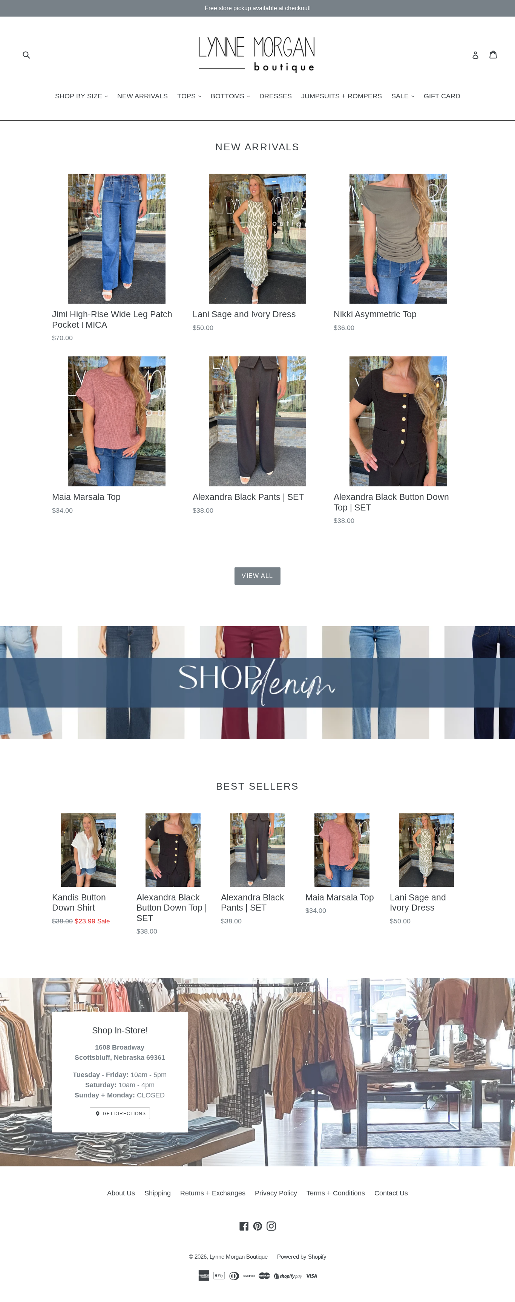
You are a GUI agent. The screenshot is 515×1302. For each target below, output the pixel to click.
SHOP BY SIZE (79, 96)
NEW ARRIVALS (142, 96)
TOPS (187, 96)
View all (257, 576)
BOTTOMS (228, 96)
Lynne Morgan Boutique (239, 1256)
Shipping (157, 1193)
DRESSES (275, 96)
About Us (121, 1193)
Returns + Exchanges (212, 1193)
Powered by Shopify (301, 1256)
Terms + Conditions (336, 1193)
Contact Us (391, 1193)
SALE (401, 96)
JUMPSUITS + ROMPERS (341, 96)
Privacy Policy (276, 1193)
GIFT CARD (442, 96)
